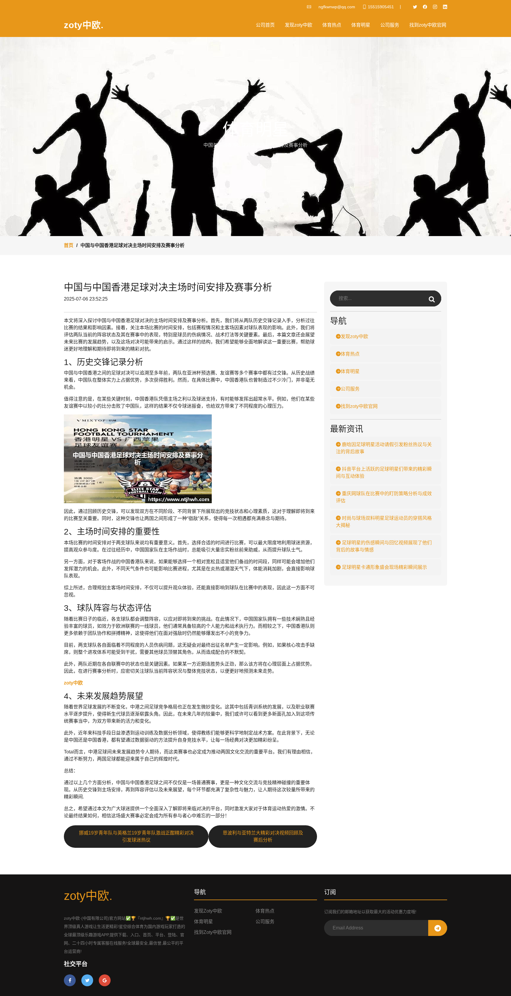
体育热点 (331, 25)
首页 (68, 245)
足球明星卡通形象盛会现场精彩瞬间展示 (384, 567)
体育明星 (360, 25)
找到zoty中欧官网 (427, 25)
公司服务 (389, 25)
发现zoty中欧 (298, 25)
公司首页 (265, 25)
